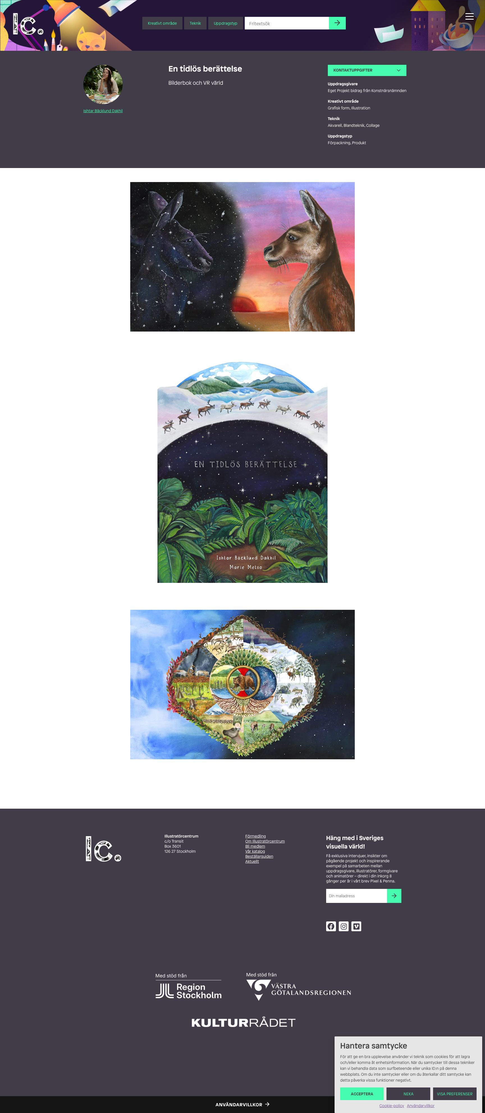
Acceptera (362, 1093)
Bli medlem (255, 846)
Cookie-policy (391, 1106)
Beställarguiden (259, 856)
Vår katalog (255, 851)
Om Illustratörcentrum (265, 841)
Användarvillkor (420, 1106)
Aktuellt (252, 861)
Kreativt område (162, 23)
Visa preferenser (455, 1093)
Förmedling (255, 836)
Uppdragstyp (225, 23)
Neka (408, 1093)
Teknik (195, 23)
